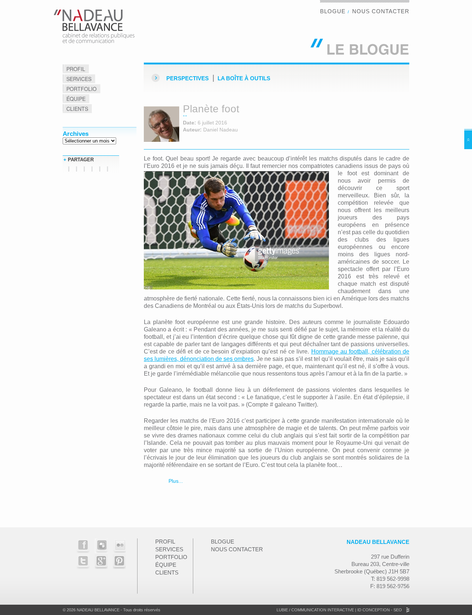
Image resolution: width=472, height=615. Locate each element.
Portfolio (81, 88)
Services (78, 78)
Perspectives (187, 78)
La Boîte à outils (244, 78)
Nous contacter (380, 11)
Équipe (76, 98)
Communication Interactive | (323, 610)
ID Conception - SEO (379, 610)
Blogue (333, 11)
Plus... (175, 481)
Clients (77, 108)
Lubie (282, 610)
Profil (75, 69)
